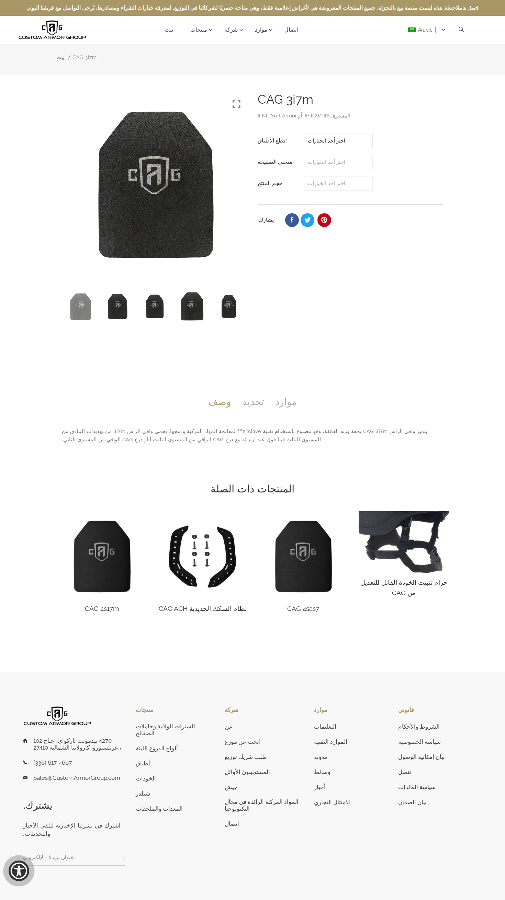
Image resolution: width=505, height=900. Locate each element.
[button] (426, 29)
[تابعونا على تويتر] (307, 220)
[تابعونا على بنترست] (324, 220)
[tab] (220, 402)
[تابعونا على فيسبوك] (292, 220)
